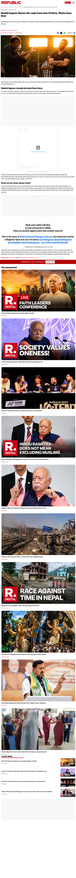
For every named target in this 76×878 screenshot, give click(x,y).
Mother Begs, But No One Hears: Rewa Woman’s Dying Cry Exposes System (24, 752)
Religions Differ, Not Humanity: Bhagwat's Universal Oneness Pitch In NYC (23, 508)
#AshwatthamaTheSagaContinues (36, 236)
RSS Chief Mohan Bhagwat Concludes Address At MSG (17, 313)
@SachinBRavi (15, 242)
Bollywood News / (19, 7)
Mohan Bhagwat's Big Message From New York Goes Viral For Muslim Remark (25, 459)
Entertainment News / (9, 7)
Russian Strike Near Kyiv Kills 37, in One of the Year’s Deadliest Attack (22, 557)
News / (2, 7)
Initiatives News (5, 656)
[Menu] (73, 3)
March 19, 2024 (48, 247)
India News (4, 315)
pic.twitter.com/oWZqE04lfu (55, 242)
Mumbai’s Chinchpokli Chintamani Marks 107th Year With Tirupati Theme (23, 654)
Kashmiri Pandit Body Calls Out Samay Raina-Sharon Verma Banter (21, 411)
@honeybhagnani (30, 242)
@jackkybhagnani (63, 239)
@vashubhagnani (45, 239)
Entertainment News (7, 33)
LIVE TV (68, 2)
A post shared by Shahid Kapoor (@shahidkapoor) (38, 171)
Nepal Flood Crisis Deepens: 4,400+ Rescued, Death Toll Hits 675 (20, 606)
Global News (4, 364)
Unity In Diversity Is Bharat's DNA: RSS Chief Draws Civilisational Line (22, 362)
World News (4, 559)
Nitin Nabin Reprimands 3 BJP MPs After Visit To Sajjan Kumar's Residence (23, 703)
